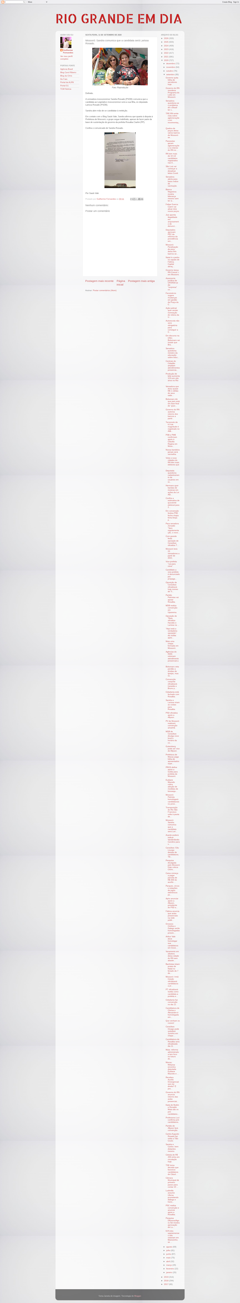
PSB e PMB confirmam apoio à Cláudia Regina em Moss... (171, 440)
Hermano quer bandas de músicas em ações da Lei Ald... (172, 490)
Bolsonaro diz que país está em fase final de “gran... (173, 402)
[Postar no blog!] (134, 199)
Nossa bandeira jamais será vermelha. (173, 452)
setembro (170, 74)
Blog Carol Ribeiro (68, 72)
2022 (166, 53)
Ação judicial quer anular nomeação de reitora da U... (172, 312)
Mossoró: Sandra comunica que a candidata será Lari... (171, 826)
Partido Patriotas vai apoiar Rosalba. (172, 598)
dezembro (171, 63)
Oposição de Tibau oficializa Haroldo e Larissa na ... (172, 620)
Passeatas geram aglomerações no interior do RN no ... (172, 145)
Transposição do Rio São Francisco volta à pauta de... (172, 812)
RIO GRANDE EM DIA (118, 18)
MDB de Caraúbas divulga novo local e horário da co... (172, 737)
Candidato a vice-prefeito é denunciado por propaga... (173, 574)
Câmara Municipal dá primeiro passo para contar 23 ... (172, 1182)
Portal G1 (64, 86)
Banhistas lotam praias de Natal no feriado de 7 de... (173, 968)
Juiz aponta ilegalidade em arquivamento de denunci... (172, 220)
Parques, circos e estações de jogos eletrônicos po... (172, 890)
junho (169, 1254)
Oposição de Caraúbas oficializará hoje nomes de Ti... (172, 587)
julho (168, 1250)
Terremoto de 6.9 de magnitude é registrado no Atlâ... (172, 426)
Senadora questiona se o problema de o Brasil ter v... (172, 105)
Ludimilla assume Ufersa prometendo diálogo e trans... (172, 1196)
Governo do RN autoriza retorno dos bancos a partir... (172, 414)
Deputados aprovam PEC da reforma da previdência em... (172, 235)
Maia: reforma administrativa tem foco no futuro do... (172, 1054)
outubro (170, 71)
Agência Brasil (66, 69)
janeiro (169, 1272)
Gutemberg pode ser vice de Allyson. (173, 748)
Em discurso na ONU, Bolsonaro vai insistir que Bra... (173, 340)
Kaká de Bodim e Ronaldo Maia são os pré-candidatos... (172, 1109)
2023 (166, 49)
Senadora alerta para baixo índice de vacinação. (172, 181)
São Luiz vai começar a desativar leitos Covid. (172, 169)
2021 (166, 57)
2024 (166, 46)
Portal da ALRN (67, 82)
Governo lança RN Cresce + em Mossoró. (172, 272)
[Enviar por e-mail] (131, 199)
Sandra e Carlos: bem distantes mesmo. (172, 1147)
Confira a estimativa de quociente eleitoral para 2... (172, 502)
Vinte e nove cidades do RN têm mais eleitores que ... (172, 462)
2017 (166, 1284)
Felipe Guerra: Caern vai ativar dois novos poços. (172, 207)
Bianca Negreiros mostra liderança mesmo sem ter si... (172, 195)
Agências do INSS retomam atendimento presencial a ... (172, 657)
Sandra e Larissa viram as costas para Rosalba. (173, 704)
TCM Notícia (65, 89)
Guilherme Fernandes (68, 51)
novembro (171, 67)
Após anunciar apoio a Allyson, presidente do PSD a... (172, 903)
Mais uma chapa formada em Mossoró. (172, 644)
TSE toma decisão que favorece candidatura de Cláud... (172, 1169)
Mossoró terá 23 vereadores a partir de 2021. (172, 553)
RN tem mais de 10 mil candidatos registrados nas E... (172, 158)
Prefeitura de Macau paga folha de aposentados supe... (172, 759)
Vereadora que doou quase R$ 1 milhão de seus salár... (172, 391)
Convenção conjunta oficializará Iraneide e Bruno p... (171, 683)
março (169, 1265)
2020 (166, 60)
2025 (166, 42)
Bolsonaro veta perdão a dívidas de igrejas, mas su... (172, 671)
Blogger (137, 1296)
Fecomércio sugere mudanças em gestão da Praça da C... (172, 299)
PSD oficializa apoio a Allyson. (172, 715)
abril (168, 1261)
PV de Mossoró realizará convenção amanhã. (172, 724)
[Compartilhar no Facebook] (139, 199)
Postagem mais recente (99, 281)
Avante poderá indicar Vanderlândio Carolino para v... (173, 839)
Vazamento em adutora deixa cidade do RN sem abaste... (172, 956)
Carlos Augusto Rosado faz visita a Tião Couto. (172, 1137)
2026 (166, 38)
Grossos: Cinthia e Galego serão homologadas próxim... (173, 928)
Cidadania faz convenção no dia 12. (172, 1002)
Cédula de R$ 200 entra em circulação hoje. (173, 1158)
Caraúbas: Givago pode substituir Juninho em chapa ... (172, 1031)
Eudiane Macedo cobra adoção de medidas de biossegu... (172, 785)
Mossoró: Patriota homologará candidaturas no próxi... (172, 799)
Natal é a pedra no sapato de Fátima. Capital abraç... (172, 262)
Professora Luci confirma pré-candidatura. (173, 1120)
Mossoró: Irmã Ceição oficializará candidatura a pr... (172, 981)
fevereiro (170, 1269)
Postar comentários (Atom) (105, 290)
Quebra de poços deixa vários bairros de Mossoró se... (173, 132)
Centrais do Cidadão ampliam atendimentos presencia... (173, 365)
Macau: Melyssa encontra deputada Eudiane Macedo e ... (172, 1068)
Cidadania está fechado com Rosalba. (172, 694)
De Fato (63, 79)
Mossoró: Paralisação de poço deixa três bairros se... (172, 249)
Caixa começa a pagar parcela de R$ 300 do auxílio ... (172, 877)
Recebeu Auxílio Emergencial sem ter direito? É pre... (172, 1083)
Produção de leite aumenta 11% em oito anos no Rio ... (173, 378)
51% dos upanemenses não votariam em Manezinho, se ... (172, 1236)
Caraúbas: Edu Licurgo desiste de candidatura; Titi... (172, 852)
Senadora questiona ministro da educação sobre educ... (172, 353)
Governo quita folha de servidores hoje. (172, 81)
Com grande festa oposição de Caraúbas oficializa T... (172, 540)
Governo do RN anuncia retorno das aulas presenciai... (172, 1096)
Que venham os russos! (173, 1022)
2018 (166, 1281)
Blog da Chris (66, 76)
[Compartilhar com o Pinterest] (142, 199)
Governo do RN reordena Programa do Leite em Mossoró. (172, 92)
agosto (169, 1247)
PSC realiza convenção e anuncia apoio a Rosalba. (172, 1210)
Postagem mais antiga (141, 281)
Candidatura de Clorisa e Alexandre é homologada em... (172, 1012)
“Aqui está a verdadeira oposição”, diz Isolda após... (171, 633)
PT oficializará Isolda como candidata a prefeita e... (172, 992)
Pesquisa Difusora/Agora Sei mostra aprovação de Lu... (173, 1222)
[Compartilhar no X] (136, 199)
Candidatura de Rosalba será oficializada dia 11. (172, 1042)
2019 (166, 1277)
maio (168, 1258)
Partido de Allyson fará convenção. (172, 1128)
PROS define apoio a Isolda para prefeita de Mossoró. (172, 771)
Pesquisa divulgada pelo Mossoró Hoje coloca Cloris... (173, 865)
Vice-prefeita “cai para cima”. (171, 564)
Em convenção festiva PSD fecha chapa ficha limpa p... (172, 515)
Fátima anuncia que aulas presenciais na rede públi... (172, 915)
